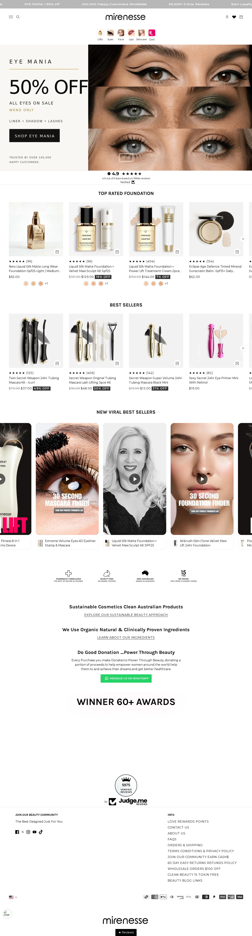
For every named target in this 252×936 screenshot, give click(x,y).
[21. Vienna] (33, 283)
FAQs (172, 839)
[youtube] (34, 832)
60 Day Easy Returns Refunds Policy (202, 863)
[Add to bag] (57, 363)
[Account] (227, 17)
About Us (176, 833)
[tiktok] (40, 832)
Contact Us (178, 827)
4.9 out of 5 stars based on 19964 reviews (126, 178)
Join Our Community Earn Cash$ (198, 857)
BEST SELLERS (126, 305)
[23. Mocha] (41, 283)
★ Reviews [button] (126, 932)
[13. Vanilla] (26, 283)
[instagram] (28, 832)
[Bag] (241, 17)
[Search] (18, 17)
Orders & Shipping (185, 845)
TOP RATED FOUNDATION (126, 193)
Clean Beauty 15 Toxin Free (193, 874)
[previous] (9, 239)
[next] (243, 239)
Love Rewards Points (188, 821)
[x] (23, 832)
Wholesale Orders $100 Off (194, 869)
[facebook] (17, 832)
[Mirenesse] (126, 16)
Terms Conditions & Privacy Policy (201, 851)
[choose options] (57, 251)
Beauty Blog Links (185, 880)
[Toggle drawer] (11, 17)
